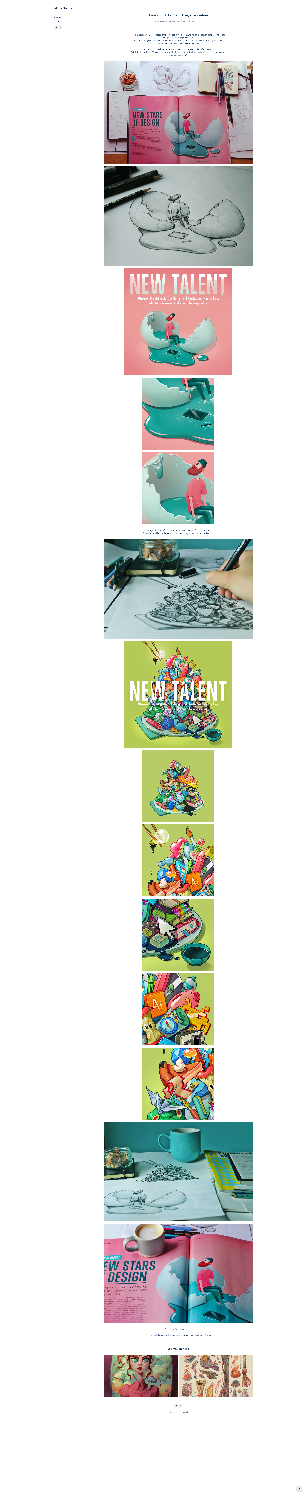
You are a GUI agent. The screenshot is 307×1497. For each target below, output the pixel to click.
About (56, 21)
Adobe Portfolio (183, 1412)
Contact (57, 17)
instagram (185, 1335)
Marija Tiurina (63, 8)
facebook (172, 1335)
